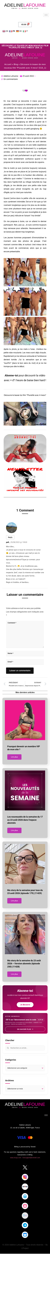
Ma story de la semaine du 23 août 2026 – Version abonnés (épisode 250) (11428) (24, 963)
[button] (25, 414)
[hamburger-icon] (46, 15)
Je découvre (25, 1005)
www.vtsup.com (15, 1158)
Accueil (7, 64)
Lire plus (14, 757)
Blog (16, 64)
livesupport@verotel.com (31, 1158)
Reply (10, 537)
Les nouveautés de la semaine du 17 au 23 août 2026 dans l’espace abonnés (25, 819)
